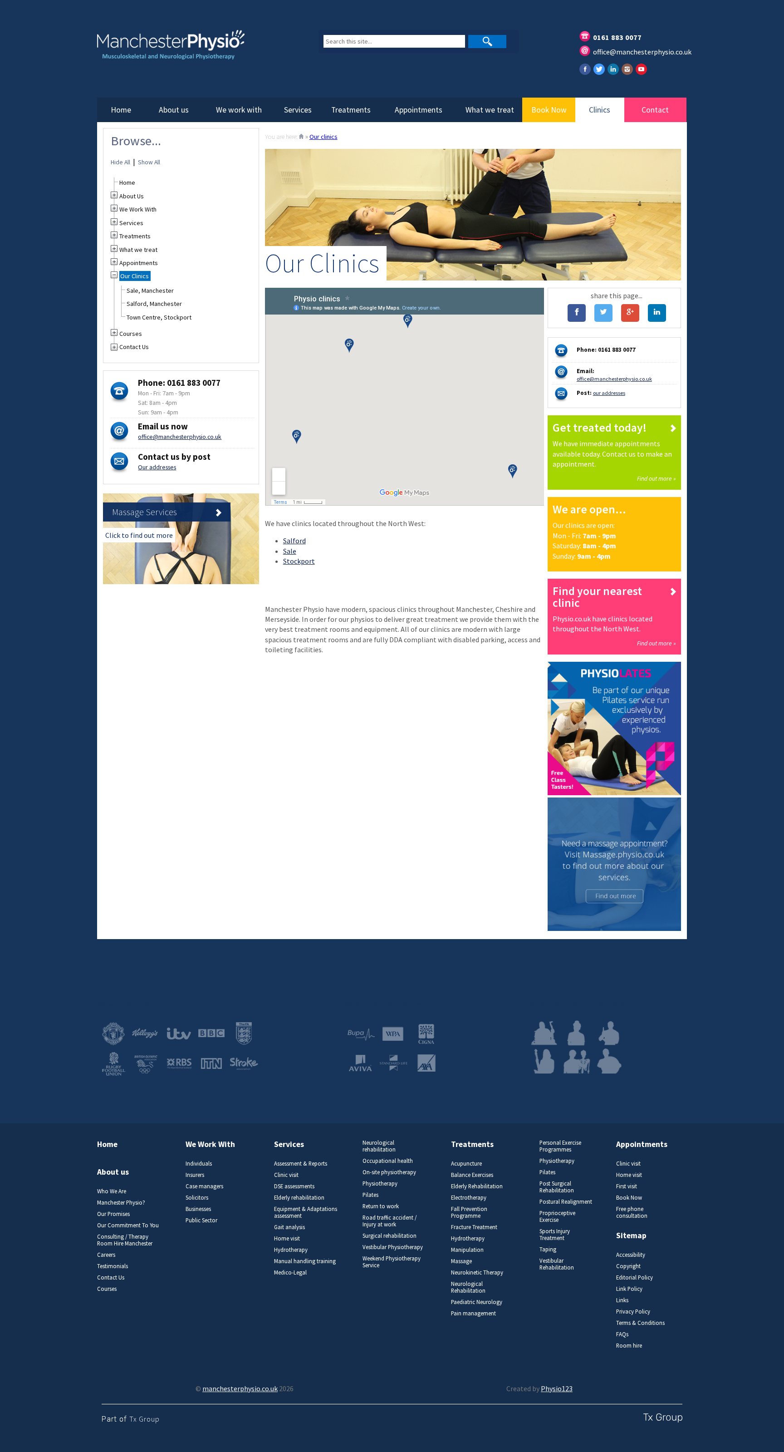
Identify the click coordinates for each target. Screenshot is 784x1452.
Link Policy (629, 1288)
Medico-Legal (290, 1272)
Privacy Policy (633, 1311)
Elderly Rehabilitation (477, 1186)
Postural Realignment (565, 1201)
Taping (547, 1249)
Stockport (299, 561)
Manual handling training (305, 1261)
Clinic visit (286, 1174)
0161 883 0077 (617, 37)
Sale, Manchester (150, 290)
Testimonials (112, 1266)
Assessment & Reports (300, 1163)
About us (174, 110)
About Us (131, 196)
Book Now (549, 110)
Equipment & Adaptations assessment (305, 1212)
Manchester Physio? (121, 1202)
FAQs (622, 1334)
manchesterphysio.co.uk (240, 1388)
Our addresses (157, 467)
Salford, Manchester (154, 304)
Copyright (628, 1266)
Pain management (473, 1313)
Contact (655, 110)
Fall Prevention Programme (469, 1212)
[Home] (301, 137)
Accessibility (630, 1254)
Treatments (351, 110)
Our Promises (113, 1214)
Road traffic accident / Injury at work (389, 1221)
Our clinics (323, 137)
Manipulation (467, 1249)
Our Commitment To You (128, 1225)
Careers (106, 1254)
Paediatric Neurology (476, 1302)
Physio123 (557, 1388)
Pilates (370, 1194)
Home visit (287, 1238)
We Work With (138, 209)
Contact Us (134, 347)
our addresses (609, 392)
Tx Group (144, 1418)
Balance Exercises (472, 1174)
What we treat (490, 110)
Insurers (195, 1174)
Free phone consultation (631, 1212)
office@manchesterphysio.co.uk (642, 51)
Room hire (629, 1345)
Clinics (599, 110)
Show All (149, 162)
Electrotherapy (468, 1197)
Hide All (120, 162)
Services (298, 110)
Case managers (204, 1186)
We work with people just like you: (580, 1004)
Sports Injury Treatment (554, 1234)
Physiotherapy (380, 1183)
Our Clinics (134, 276)
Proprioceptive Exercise (557, 1216)
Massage (461, 1261)
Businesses (198, 1209)
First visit (626, 1186)
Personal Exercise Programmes (560, 1146)
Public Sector (201, 1220)
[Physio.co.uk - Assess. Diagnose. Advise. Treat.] (194, 50)
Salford (294, 540)
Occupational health (388, 1160)
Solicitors (197, 1197)
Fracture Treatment (474, 1227)
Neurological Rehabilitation (468, 1287)
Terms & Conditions (640, 1322)
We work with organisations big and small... (164, 1004)
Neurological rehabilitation (379, 1146)
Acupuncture (466, 1163)
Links (622, 1300)
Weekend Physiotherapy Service (392, 1262)
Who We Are (111, 1191)
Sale (289, 551)
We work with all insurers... (385, 1004)
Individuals (199, 1163)
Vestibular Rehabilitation (556, 1264)
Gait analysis (289, 1227)
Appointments (418, 110)
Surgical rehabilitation (389, 1235)
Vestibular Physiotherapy (393, 1247)
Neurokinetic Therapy (477, 1272)
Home (121, 110)
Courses (130, 334)
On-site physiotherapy (389, 1172)
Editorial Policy (634, 1277)
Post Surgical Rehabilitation (556, 1187)
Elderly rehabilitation (299, 1197)
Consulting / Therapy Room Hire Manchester (124, 1240)
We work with (239, 110)
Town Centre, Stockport (159, 317)
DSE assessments (294, 1186)
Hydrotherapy (291, 1249)
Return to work (381, 1206)
